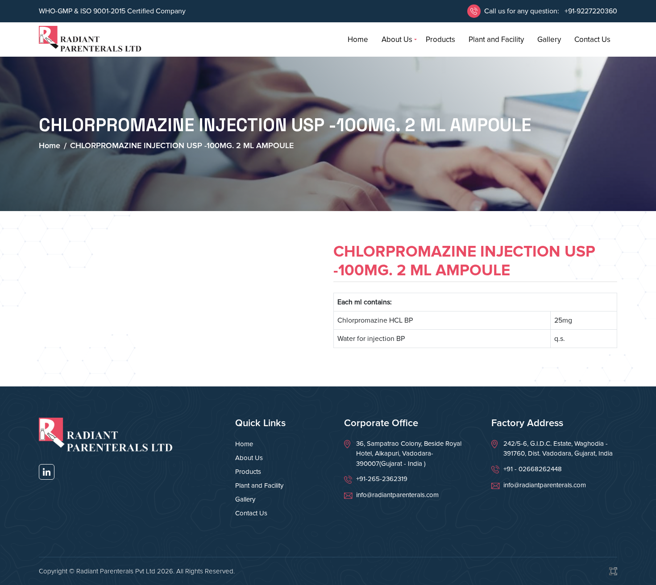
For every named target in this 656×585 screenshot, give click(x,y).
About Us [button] (397, 39)
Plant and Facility (496, 39)
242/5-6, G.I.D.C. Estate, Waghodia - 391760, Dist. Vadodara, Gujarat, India (558, 449)
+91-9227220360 (590, 11)
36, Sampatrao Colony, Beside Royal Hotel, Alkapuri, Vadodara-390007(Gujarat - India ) (408, 454)
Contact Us (592, 39)
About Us (249, 458)
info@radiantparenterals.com (397, 495)
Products (440, 39)
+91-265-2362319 (381, 479)
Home (358, 39)
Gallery (549, 39)
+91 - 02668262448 (532, 469)
